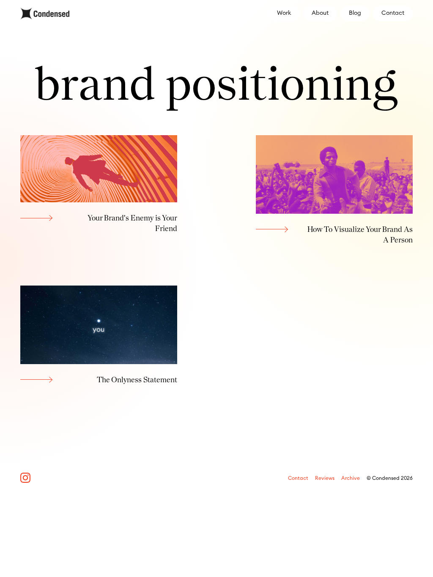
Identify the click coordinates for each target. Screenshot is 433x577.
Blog (355, 13)
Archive (350, 478)
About (320, 13)
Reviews (324, 478)
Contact (392, 13)
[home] (44, 13)
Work (284, 13)
